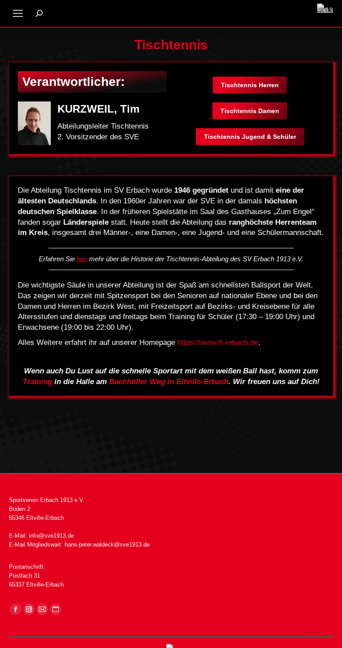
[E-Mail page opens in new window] (42, 609)
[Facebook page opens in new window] (15, 609)
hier (82, 259)
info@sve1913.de (51, 535)
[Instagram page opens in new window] (29, 609)
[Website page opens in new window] (55, 609)
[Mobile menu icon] (18, 13)
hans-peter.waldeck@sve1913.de (107, 544)
